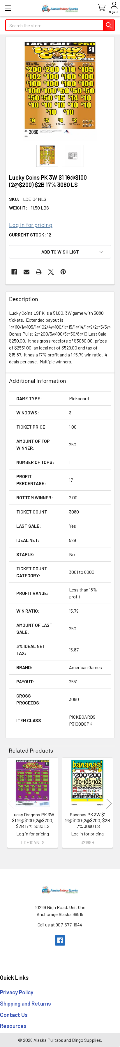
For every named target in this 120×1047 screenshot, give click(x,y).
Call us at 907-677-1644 (60, 924)
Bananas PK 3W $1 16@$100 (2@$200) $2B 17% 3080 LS (87, 820)
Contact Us (14, 1014)
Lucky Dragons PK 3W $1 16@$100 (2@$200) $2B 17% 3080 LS (32, 820)
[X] (51, 272)
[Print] (38, 272)
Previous (11, 804)
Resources (13, 1025)
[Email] (26, 272)
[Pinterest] (63, 272)
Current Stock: (30, 234)
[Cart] (101, 8)
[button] (60, 251)
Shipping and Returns (25, 1003)
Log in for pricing (30, 224)
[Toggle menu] (8, 8)
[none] (60, 90)
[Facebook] (14, 272)
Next (109, 804)
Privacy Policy (16, 992)
